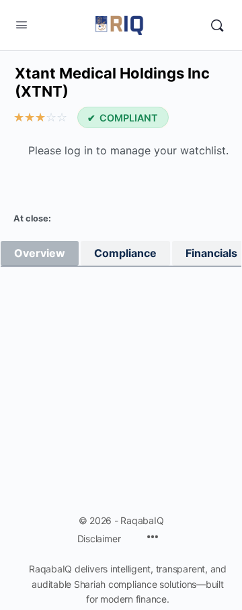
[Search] (217, 25)
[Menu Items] (152, 538)
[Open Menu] (21, 24)
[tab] (40, 253)
